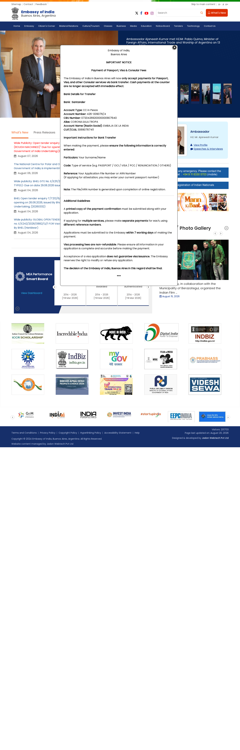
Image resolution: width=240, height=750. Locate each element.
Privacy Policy (47, 432)
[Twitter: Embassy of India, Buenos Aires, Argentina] (137, 13)
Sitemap (16, 4)
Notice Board (163, 26)
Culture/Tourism (91, 26)
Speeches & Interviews (208, 149)
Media (133, 26)
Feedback (41, 4)
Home (17, 26)
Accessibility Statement (117, 432)
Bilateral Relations (68, 26)
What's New (218, 13)
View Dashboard (31, 293)
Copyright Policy (68, 432)
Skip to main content (203, 4)
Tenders (178, 26)
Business (121, 26)
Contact (28, 4)
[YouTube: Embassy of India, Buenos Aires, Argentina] (146, 13)
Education (146, 26)
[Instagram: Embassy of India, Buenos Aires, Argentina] (152, 13)
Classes (108, 26)
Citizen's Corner (46, 26)
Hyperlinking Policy (90, 432)
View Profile (201, 145)
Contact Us (210, 26)
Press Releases (44, 132)
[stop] (18, 309)
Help (137, 432)
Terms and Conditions (24, 432)
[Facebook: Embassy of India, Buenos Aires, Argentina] (141, 13)
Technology (193, 26)
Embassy (29, 26)
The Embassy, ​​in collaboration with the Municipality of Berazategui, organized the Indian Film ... (190, 288)
